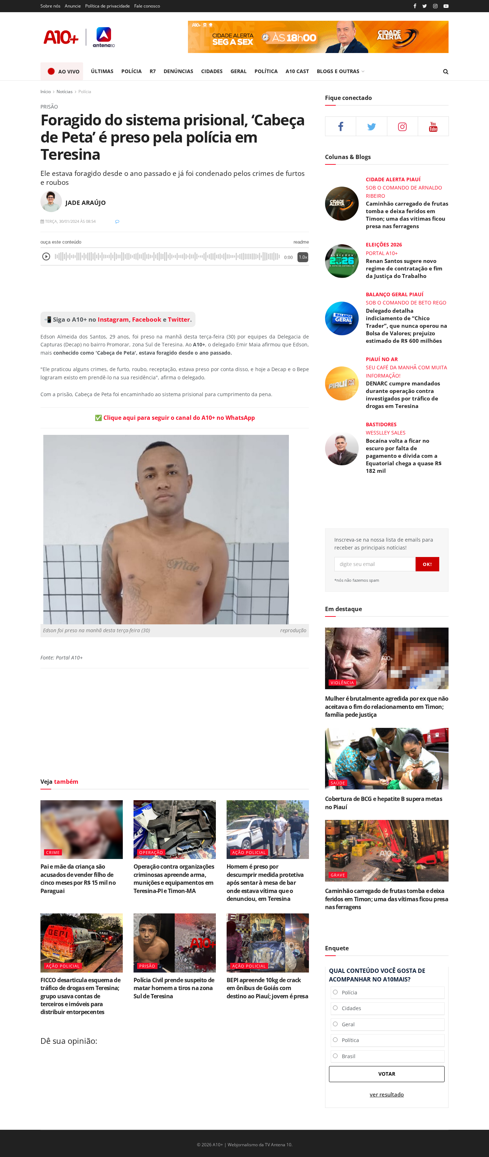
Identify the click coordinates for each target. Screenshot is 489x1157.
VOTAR (386, 1073)
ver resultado (387, 1094)
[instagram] (435, 6)
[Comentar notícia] (117, 221)
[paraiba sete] (318, 37)
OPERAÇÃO (151, 852)
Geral (346, 1024)
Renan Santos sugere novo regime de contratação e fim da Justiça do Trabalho (404, 268)
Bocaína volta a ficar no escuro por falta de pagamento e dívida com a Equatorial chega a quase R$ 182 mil (404, 455)
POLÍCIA (131, 71)
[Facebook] (414, 6)
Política (348, 1040)
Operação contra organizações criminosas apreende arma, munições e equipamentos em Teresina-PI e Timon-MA (174, 878)
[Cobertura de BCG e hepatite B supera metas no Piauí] (387, 759)
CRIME (53, 852)
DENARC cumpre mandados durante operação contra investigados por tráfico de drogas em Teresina (403, 394)
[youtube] (446, 6)
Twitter (179, 319)
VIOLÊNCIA (342, 682)
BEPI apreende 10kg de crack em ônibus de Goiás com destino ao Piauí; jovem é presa (267, 988)
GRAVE (338, 875)
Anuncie (73, 6)
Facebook (146, 319)
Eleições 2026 (384, 244)
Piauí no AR (382, 359)
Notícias (65, 91)
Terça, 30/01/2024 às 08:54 (70, 221)
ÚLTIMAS (102, 71)
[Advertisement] (174, 289)
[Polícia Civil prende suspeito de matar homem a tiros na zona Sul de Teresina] (175, 942)
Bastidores (381, 424)
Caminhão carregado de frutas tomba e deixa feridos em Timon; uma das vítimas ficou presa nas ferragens (407, 215)
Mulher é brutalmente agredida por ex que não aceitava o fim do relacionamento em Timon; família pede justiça (387, 707)
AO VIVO (68, 71)
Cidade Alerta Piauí (393, 179)
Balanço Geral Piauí (394, 294)
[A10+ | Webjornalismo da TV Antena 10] (79, 37)
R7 (153, 71)
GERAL (239, 71)
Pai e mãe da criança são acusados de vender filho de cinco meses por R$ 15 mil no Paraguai (78, 878)
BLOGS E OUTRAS (338, 71)
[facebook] (340, 126)
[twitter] (424, 6)
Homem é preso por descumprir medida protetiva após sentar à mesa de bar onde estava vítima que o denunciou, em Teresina (265, 883)
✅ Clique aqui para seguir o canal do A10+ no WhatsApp (175, 418)
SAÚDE (338, 783)
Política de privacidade (107, 6)
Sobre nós (50, 6)
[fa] (433, 126)
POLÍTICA (266, 71)
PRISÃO (147, 966)
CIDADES (212, 71)
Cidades (349, 1008)
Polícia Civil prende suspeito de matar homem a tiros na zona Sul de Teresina (174, 988)
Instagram (112, 319)
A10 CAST (297, 71)
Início (45, 91)
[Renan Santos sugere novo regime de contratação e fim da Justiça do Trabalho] (342, 260)
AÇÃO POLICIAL (249, 852)
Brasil (346, 1056)
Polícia (84, 91)
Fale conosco (147, 6)
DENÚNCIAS (178, 71)
